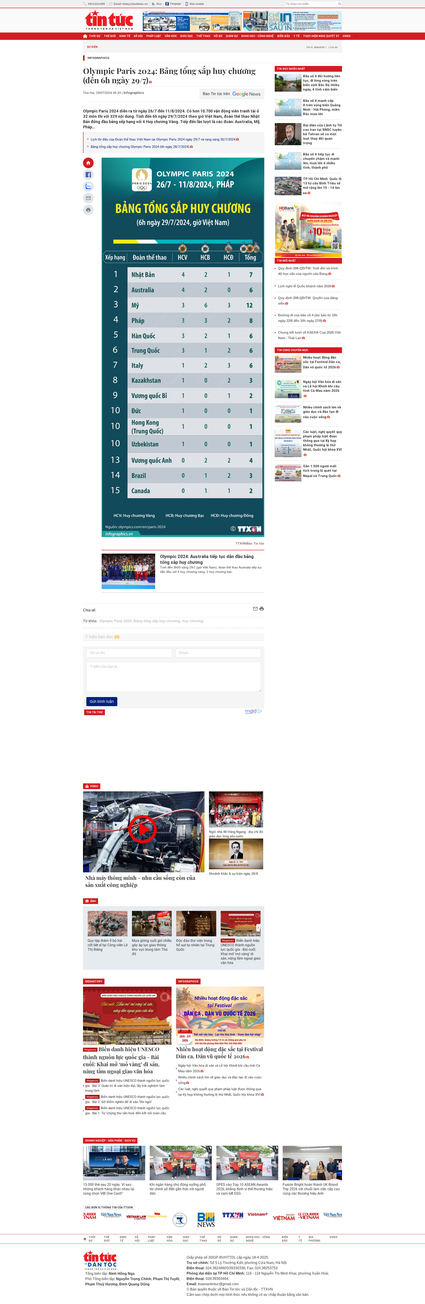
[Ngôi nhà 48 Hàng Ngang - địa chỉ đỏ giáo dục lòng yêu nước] (236, 809)
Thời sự (94, 36)
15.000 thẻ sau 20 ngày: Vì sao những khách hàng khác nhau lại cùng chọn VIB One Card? (108, 1189)
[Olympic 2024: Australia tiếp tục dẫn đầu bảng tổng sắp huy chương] (128, 571)
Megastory (228, 940)
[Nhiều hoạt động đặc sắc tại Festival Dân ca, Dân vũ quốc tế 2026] (220, 1016)
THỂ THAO (203, 36)
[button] (258, 927)
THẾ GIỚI (110, 36)
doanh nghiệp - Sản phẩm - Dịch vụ (110, 1140)
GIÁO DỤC (186, 36)
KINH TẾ (124, 36)
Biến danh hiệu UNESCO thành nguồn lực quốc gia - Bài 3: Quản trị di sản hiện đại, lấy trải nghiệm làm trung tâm (127, 1086)
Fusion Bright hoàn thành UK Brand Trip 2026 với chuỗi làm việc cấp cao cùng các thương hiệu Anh (311, 1189)
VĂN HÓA (171, 36)
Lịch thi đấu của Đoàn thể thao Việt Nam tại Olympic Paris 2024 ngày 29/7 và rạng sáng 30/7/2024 (163, 139)
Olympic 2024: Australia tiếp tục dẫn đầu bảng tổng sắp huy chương (207, 559)
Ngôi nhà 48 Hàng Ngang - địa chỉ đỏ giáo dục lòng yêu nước (236, 834)
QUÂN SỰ (232, 36)
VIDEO (347, 36)
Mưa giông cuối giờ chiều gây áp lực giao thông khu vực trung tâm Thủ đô (152, 947)
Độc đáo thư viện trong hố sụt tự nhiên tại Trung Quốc (195, 945)
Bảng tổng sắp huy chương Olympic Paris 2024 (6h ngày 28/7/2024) (140, 147)
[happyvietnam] (141, 1215)
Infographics (98, 58)
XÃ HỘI (138, 36)
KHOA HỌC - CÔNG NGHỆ (257, 36)
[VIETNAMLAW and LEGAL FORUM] (120, 1218)
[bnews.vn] (192, 1220)
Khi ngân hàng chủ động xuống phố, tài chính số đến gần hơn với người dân (178, 1189)
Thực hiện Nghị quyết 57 (321, 36)
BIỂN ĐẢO (283, 36)
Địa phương (314, 1239)
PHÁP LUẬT (153, 36)
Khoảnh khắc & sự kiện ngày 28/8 (233, 874)
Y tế (296, 36)
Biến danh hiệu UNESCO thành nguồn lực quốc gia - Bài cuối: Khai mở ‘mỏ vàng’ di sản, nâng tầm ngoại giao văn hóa (241, 952)
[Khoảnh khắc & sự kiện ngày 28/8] (236, 853)
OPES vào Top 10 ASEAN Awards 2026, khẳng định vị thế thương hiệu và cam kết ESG (244, 1189)
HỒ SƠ (218, 36)
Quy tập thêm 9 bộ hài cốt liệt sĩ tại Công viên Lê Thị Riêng (108, 945)
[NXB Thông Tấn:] (166, 1220)
